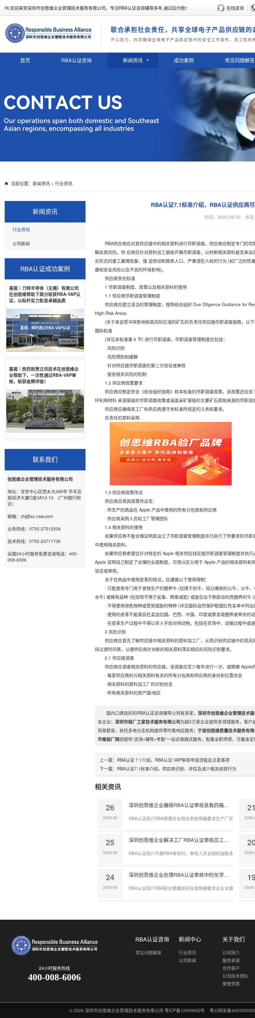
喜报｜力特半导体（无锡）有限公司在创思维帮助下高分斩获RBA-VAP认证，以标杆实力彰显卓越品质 (45, 294)
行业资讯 (63, 183)
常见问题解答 (148, 952)
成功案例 (184, 60)
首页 (25, 60)
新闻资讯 (133, 60)
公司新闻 (21, 243)
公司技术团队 (235, 976)
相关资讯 (108, 786)
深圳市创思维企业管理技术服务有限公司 (124, 1010)
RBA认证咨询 (76, 60)
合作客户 (231, 968)
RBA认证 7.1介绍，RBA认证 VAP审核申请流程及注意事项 (173, 760)
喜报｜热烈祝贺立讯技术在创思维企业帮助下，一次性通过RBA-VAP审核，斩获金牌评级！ (44, 375)
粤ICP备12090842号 (185, 1010)
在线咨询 (235, 8)
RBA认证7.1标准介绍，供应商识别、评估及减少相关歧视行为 (176, 768)
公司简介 (231, 952)
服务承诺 (231, 960)
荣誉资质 (231, 983)
